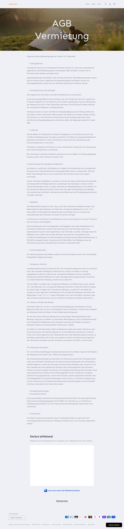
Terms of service (56, 524)
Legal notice (91, 524)
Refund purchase (62, 501)
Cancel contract (114, 525)
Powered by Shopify (24, 524)
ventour (16, 524)
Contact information (80, 524)
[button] (106, 4)
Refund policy (36, 524)
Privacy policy (46, 524)
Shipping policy (67, 524)
